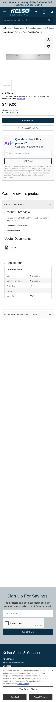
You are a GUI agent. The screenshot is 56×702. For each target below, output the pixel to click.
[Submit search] (49, 20)
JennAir (15, 110)
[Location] (36, 12)
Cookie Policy (23, 684)
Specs (13, 247)
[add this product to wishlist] (48, 46)
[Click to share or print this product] (48, 40)
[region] (28, 684)
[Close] (53, 670)
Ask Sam (28, 161)
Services (7, 666)
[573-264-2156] (44, 12)
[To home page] (20, 12)
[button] (4, 12)
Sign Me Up (28, 632)
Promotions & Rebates (13, 662)
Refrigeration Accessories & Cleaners (41, 28)
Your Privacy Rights (27, 689)
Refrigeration (19, 28)
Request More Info (30, 128)
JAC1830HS (13, 113)
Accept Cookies (40, 697)
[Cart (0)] (51, 12)
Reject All (15, 697)
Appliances (6, 28)
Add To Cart (28, 120)
